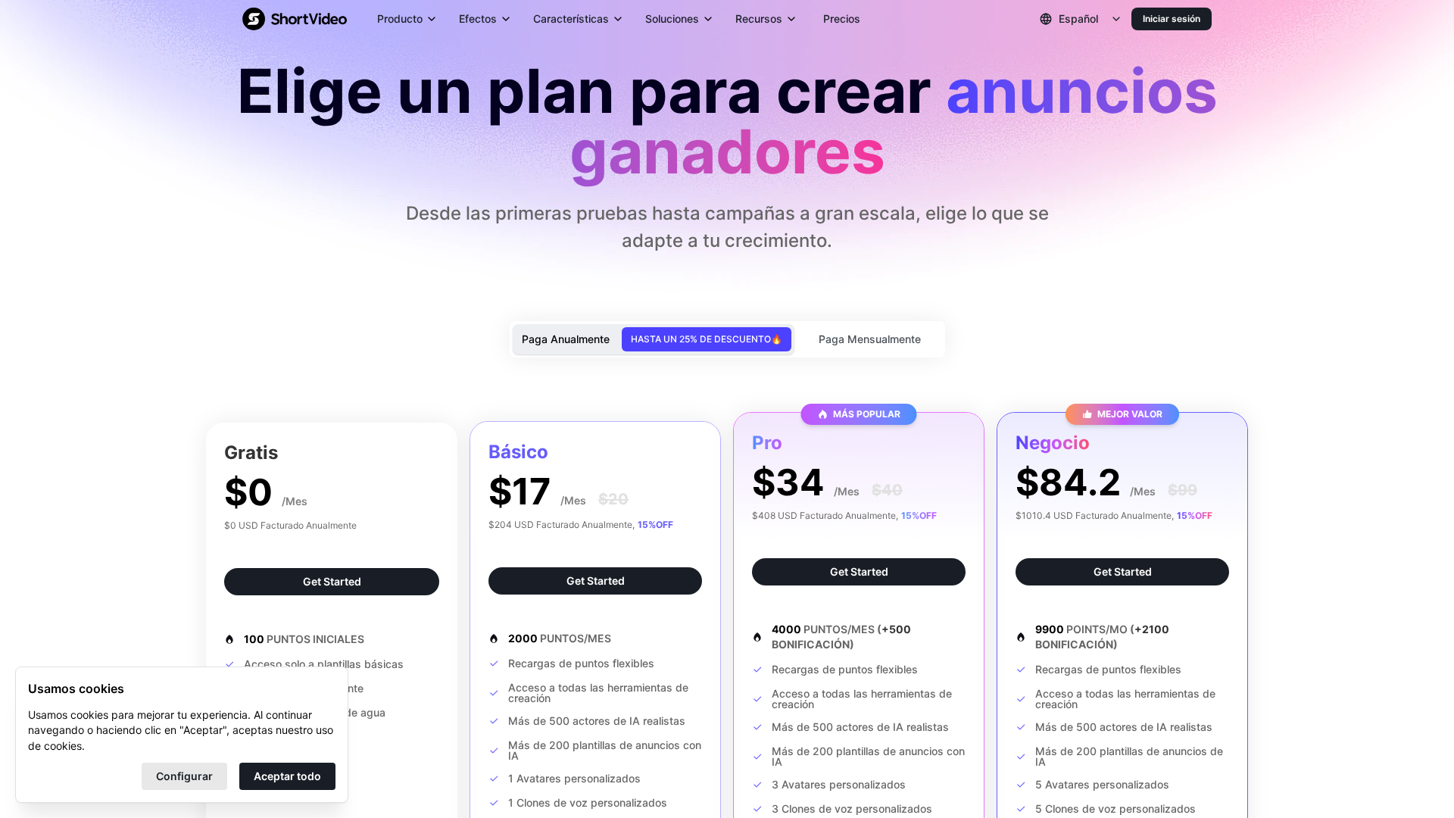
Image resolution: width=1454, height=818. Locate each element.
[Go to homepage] (294, 19)
